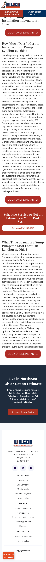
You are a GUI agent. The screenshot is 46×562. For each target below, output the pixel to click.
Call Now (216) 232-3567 (23, 228)
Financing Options (23, 522)
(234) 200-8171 (23, 461)
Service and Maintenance (23, 517)
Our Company (23, 485)
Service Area (23, 513)
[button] (44, 5)
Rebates (23, 526)
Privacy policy (23, 541)
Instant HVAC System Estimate (11, 13)
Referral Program (23, 494)
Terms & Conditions (23, 537)
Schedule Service (23, 509)
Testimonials (23, 489)
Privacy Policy (23, 498)
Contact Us (23, 480)
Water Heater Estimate (34, 13)
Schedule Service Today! (23, 412)
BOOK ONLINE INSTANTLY (23, 32)
